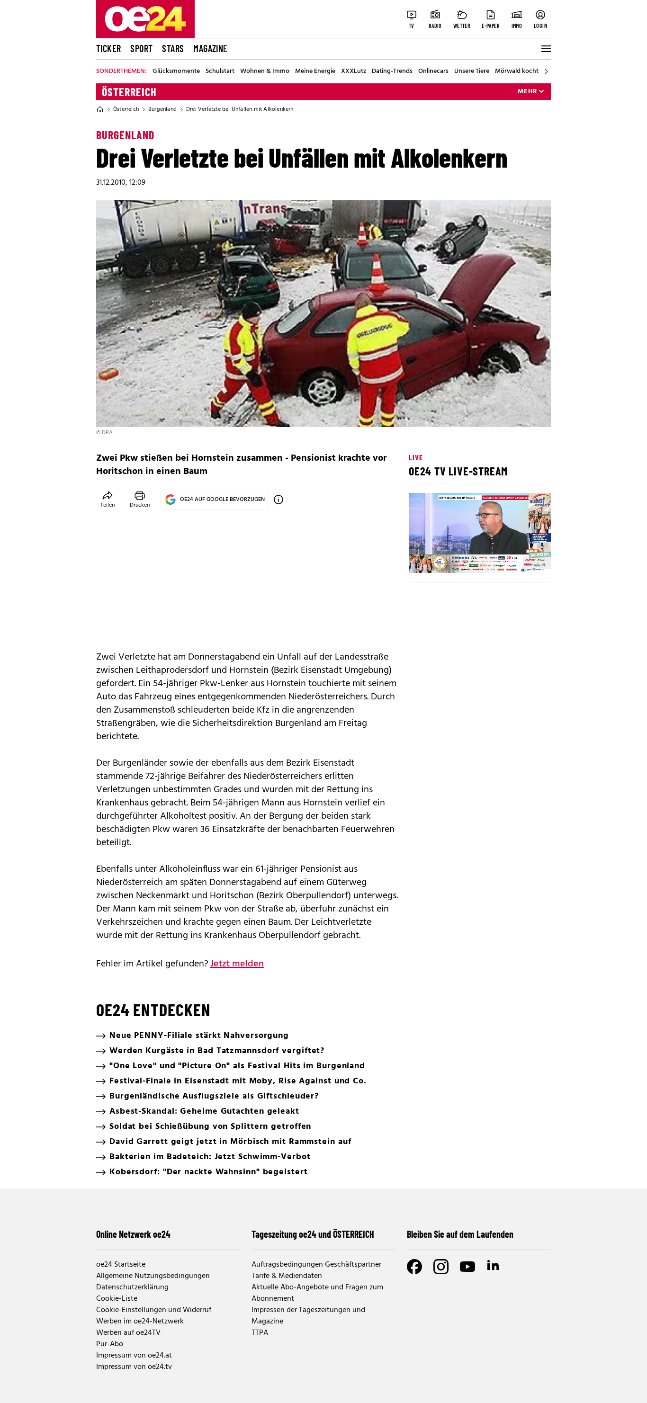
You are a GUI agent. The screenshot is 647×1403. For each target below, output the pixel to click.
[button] (423, 557)
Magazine (210, 48)
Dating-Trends (392, 71)
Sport (141, 48)
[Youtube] (467, 1266)
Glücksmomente (176, 71)
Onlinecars (433, 71)
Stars (173, 48)
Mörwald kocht (517, 71)
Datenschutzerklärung (132, 1287)
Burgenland (162, 109)
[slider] (455, 558)
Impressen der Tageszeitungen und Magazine (308, 1316)
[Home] (100, 109)
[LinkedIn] (494, 1266)
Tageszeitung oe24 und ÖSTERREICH (313, 1234)
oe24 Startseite (120, 1265)
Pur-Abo (109, 1344)
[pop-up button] (520, 557)
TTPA (260, 1333)
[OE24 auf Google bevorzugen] (278, 499)
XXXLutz (353, 71)
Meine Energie (315, 71)
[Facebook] (414, 1266)
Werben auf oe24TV (128, 1333)
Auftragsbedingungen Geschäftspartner (316, 1265)
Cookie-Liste (116, 1299)
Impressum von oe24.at (134, 1355)
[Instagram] (441, 1266)
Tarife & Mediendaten (287, 1276)
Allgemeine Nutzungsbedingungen (153, 1276)
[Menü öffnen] (545, 48)
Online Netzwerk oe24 (133, 1234)
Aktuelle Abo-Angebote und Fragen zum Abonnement (317, 1293)
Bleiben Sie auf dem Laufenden (460, 1234)
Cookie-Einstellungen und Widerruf (153, 1310)
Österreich (129, 91)
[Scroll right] (546, 71)
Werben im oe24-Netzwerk (140, 1321)
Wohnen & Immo (264, 71)
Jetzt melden (237, 964)
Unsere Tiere (471, 71)
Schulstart (220, 71)
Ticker (108, 48)
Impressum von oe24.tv (134, 1367)
